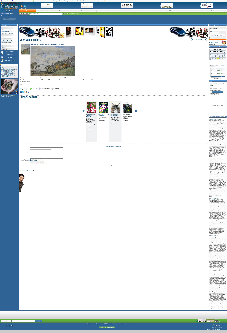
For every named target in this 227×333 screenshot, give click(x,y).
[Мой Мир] (26, 92)
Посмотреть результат (215, 93)
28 (219, 58)
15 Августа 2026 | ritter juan (215, 119)
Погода (222, 65)
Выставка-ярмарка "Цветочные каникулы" (90, 115)
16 (224, 55)
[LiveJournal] (28, 92)
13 (217, 55)
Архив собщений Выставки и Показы (28, 170)
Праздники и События (6, 29)
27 (217, 58)
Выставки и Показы (7, 40)
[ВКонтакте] (21, 92)
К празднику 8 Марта (6, 42)
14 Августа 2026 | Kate (213, 198)
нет (49, 88)
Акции (3, 35)
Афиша (3, 36)
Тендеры (4, 43)
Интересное (4, 49)
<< (212, 49)
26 (215, 58)
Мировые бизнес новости (7, 33)
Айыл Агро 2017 (126, 114)
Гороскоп (217, 65)
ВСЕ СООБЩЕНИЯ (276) (199, 39)
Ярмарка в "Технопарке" (104, 115)
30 (224, 58)
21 (219, 56)
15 (222, 55)
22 (222, 56)
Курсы (211, 65)
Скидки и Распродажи (6, 38)
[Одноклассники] (25, 92)
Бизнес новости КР (6, 31)
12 (215, 55)
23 (224, 56)
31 (210, 59)
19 (215, 56)
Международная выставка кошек (114, 115)
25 (212, 58)
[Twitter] (23, 92)
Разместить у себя (217, 78)
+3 (105, 1)
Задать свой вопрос (214, 94)
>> (222, 49)
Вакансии (4, 47)
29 (222, 58)
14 (219, 55)
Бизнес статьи (5, 45)
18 (212, 56)
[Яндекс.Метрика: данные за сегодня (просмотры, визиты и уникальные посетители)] (223, 322)
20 (217, 56)
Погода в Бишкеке (100, 1)
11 (212, 55)
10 (210, 55)
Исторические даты (6, 27)
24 (210, 58)
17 (210, 56)
